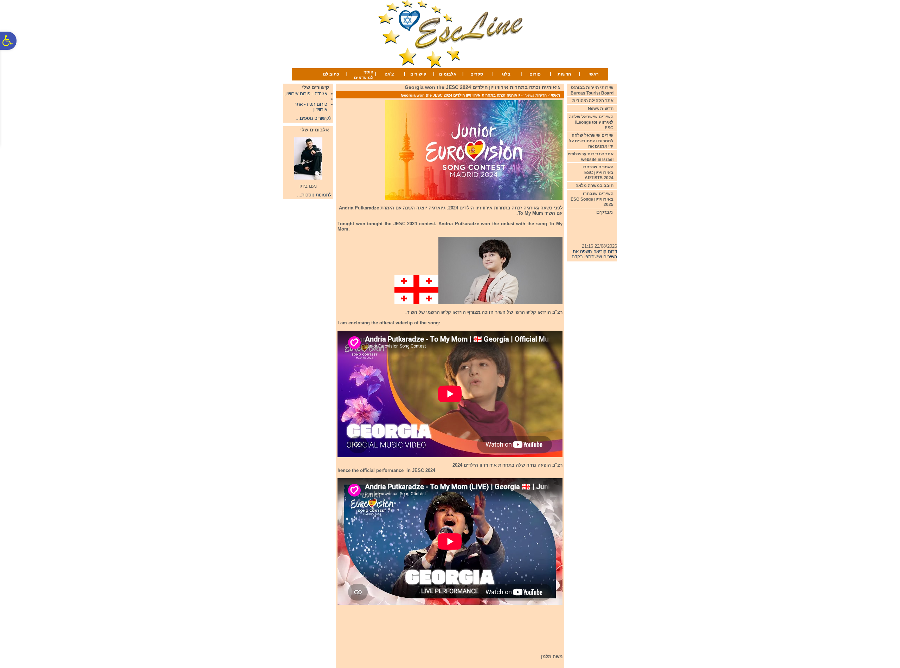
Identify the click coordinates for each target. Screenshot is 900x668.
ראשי (594, 74)
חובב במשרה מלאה (594, 185)
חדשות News (536, 95)
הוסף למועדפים (363, 75)
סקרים (476, 74)
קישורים (418, 74)
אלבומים (447, 74)
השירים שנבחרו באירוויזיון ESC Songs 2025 (592, 199)
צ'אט (389, 74)
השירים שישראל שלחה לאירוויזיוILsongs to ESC (591, 122)
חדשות (564, 74)
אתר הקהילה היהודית (592, 100)
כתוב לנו (331, 74)
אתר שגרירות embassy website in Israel (590, 156)
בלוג (506, 74)
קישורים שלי (315, 87)
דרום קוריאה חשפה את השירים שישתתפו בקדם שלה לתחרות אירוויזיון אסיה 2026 (594, 253)
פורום (535, 74)
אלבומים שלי (314, 129)
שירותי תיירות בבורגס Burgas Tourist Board (592, 90)
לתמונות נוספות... (314, 194)
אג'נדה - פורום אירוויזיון (305, 93)
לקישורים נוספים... (314, 118)
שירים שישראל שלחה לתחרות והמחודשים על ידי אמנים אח (591, 141)
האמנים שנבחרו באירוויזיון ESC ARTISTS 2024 (598, 172)
